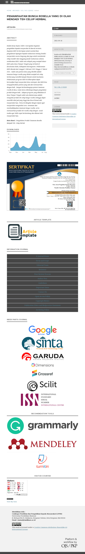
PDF (57, 28)
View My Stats (12, 502)
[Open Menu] (7, 2)
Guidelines (42, 283)
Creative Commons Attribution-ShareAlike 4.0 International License (64, 116)
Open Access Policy (42, 296)
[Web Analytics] (10, 499)
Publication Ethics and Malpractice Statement (42, 305)
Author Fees (42, 278)
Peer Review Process (42, 274)
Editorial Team (42, 265)
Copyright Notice (42, 301)
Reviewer (42, 269)
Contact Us (42, 292)
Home (9, 10)
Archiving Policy (42, 310)
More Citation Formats (63, 73)
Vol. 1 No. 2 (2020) (27, 10)
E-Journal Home (42, 256)
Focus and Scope (42, 261)
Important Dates (42, 287)
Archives (16, 10)
